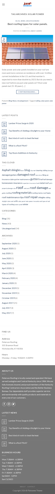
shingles (41, 197)
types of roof (46, 201)
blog (27, 170)
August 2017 (7, 303)
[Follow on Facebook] (4, 404)
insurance (32, 183)
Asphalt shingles (11, 170)
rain (14, 188)
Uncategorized (32, 21)
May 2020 (6, 263)
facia (36, 175)
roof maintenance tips (13, 197)
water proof (18, 204)
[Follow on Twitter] (13, 404)
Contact (31, 487)
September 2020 (9, 243)
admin (39, 31)
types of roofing (8, 204)
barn (22, 170)
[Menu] (3, 4)
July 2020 (6, 253)
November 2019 (9, 293)
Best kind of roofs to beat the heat (23, 138)
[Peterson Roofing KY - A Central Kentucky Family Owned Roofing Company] (27, 4)
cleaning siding (41, 170)
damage (50, 170)
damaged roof (26, 174)
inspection (25, 183)
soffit (16, 201)
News (23, 21)
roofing (37, 101)
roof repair (31, 197)
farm (40, 175)
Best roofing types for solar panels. (27, 23)
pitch (50, 183)
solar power (29, 201)
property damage (7, 188)
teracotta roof (37, 201)
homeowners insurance (12, 183)
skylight (4, 201)
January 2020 (8, 283)
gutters (35, 179)
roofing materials (22, 192)
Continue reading (27, 92)
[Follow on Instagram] (9, 404)
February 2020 (8, 278)
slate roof (10, 201)
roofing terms (37, 193)
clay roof (32, 170)
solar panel (45, 101)
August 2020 (7, 248)
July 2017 (6, 308)
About (23, 487)
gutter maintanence (22, 179)
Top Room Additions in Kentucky (23, 153)
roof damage (39, 188)
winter (25, 204)
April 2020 (6, 268)
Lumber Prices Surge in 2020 (21, 123)
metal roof (44, 183)
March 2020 (7, 273)
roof (19, 187)
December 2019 (9, 288)
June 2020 (6, 258)
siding (48, 197)
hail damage (47, 179)
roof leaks (47, 193)
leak (37, 183)
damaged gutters (9, 175)
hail (41, 179)
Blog (18, 21)
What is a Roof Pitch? (18, 145)
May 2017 (6, 313)
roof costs (26, 188)
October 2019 (8, 298)
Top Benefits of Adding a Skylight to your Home (29, 130)
